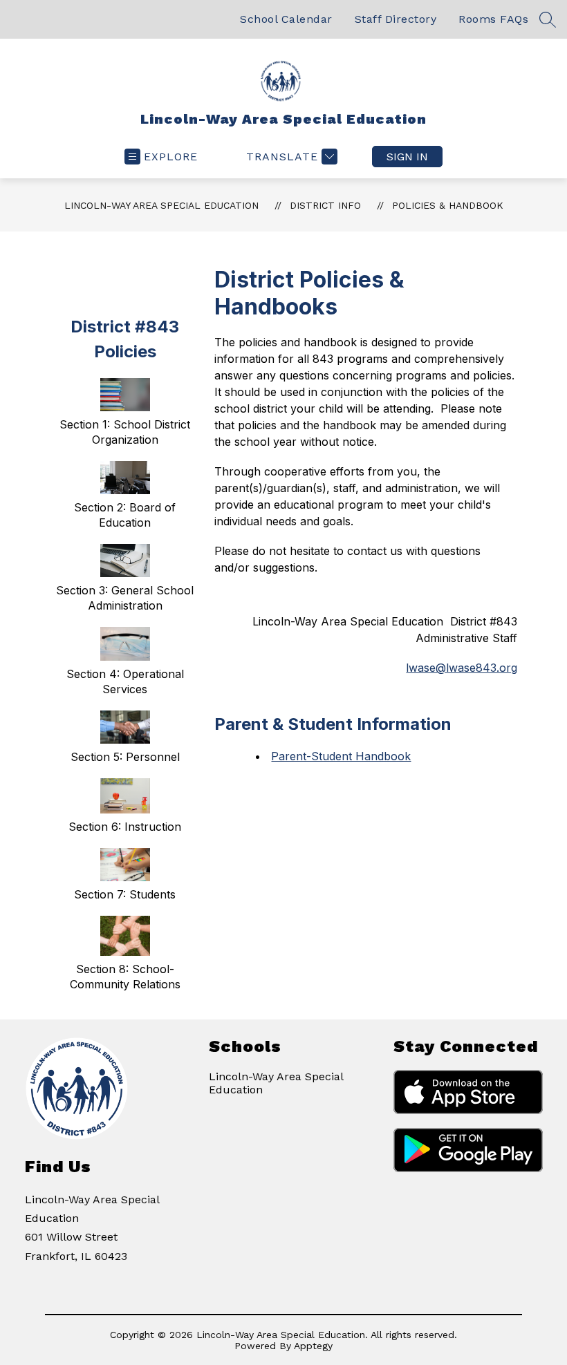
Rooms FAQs (493, 19)
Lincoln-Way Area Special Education (161, 205)
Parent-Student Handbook (341, 756)
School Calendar (286, 19)
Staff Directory (396, 19)
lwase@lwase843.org (461, 668)
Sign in (407, 156)
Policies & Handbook (447, 205)
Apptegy (313, 1345)
